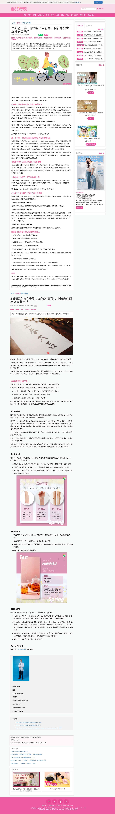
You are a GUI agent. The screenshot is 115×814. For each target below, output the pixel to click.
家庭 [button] (34, 15)
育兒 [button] (29, 15)
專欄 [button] (47, 15)
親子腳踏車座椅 (48, 38)
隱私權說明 (77, 2)
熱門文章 (89, 25)
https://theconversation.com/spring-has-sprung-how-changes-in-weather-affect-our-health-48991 (39, 728)
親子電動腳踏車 (38, 38)
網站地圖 (44, 805)
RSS (71, 805)
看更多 (100, 29)
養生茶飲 (33, 309)
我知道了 (98, 2)
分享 (35, 306)
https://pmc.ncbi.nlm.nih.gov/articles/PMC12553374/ (28, 722)
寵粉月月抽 (91, 15)
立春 (22, 309)
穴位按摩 (27, 309)
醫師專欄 (24, 293)
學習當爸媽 (26, 23)
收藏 (47, 34)
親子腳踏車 (29, 38)
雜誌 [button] (67, 15)
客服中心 (58, 805)
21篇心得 (90, 92)
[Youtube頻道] (48, 801)
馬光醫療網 (22, 649)
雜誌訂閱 (79, 207)
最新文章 (80, 25)
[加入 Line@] (60, 801)
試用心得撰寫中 (90, 144)
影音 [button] (52, 15)
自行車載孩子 (57, 38)
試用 (57, 15)
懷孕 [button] (24, 15)
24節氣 (17, 309)
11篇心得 (90, 118)
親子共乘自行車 (20, 38)
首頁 (13, 23)
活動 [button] (62, 15)
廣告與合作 (66, 805)
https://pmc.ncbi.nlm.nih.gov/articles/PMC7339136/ (28, 725)
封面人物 (41, 15)
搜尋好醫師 (74, 15)
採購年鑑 (82, 15)
